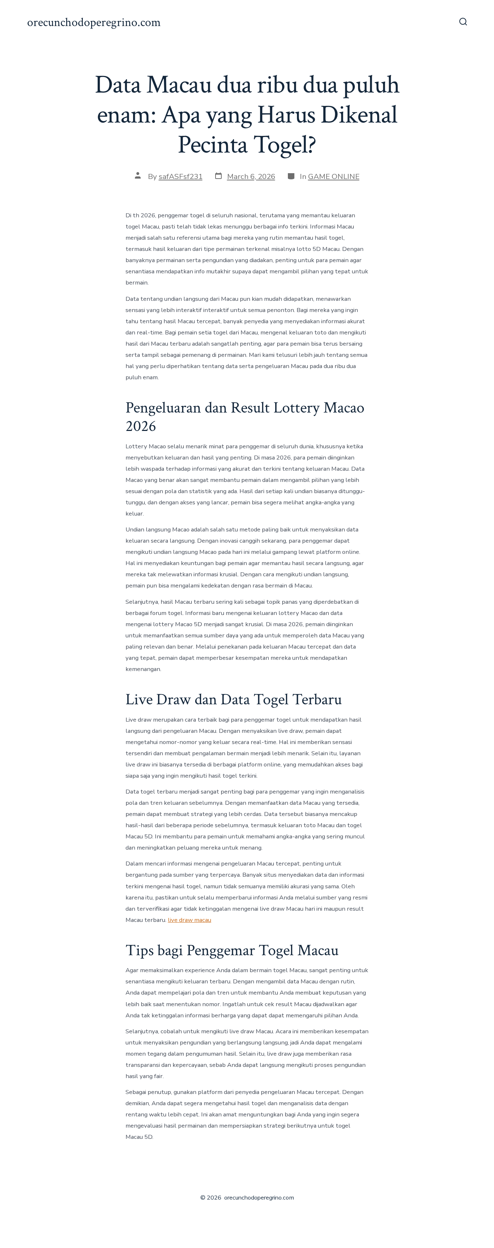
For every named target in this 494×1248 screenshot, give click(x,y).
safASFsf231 (181, 176)
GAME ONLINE (333, 176)
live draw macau (189, 920)
